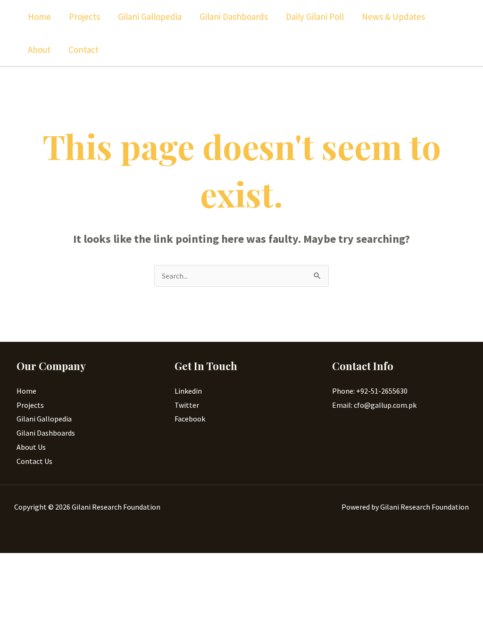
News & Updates (393, 16)
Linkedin (188, 391)
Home (39, 16)
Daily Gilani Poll (315, 16)
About (39, 49)
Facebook (190, 418)
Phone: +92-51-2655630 (370, 391)
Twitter (187, 405)
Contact (83, 49)
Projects (84, 16)
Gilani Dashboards (234, 16)
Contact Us (34, 461)
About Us (31, 447)
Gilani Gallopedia (150, 16)
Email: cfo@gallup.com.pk (374, 405)
